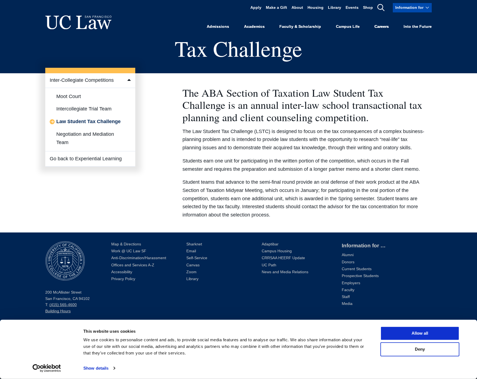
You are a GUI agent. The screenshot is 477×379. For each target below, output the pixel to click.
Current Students (357, 269)
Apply (255, 8)
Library (334, 8)
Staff (346, 297)
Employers (351, 283)
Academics (254, 27)
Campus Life (348, 27)
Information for (409, 8)
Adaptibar (270, 244)
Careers (381, 27)
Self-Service (196, 258)
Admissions (218, 27)
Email (191, 251)
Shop (368, 8)
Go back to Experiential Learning (86, 158)
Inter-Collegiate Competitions (82, 80)
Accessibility (121, 272)
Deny (420, 349)
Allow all (420, 333)
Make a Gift (276, 8)
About (297, 8)
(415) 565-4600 (63, 305)
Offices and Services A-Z (132, 265)
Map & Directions (126, 244)
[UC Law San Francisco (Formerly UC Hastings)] (78, 22)
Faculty (348, 290)
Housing (316, 8)
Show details (95, 368)
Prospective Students (360, 276)
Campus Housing (277, 251)
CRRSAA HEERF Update (283, 258)
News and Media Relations (285, 272)
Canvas (193, 265)
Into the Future (418, 27)
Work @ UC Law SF (128, 251)
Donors (348, 262)
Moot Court (68, 96)
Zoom (191, 272)
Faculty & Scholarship (300, 27)
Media (347, 304)
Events (352, 8)
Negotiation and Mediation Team (85, 138)
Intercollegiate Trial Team (84, 109)
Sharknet (194, 244)
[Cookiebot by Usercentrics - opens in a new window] (47, 368)
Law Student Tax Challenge (88, 121)
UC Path (269, 265)
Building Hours (58, 311)
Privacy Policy (123, 279)
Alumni (348, 255)
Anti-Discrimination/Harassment (138, 258)
